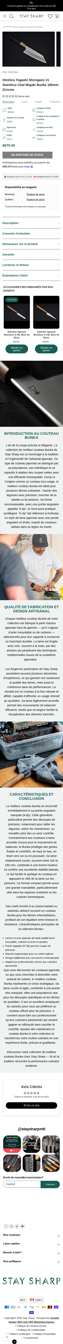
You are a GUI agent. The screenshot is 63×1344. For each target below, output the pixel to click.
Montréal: (10, 194)
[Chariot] (57, 16)
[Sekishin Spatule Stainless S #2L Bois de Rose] (17, 312)
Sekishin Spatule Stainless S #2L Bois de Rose (17, 334)
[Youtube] (22, 1226)
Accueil (6, 27)
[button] (5, 16)
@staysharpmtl (31, 1129)
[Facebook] (6, 1226)
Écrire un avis (31, 1105)
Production (55, 101)
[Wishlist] (50, 16)
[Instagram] (11, 1226)
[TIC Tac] (17, 1226)
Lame (25, 101)
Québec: (9, 199)
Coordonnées (31, 1337)
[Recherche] (11, 16)
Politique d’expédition (45, 1334)
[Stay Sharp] (31, 16)
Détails (38, 101)
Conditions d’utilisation (19, 1334)
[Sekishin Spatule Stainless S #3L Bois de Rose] (46, 312)
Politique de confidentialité (31, 1330)
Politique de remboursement (31, 1325)
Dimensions (8, 101)
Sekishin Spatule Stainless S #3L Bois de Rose (46, 334)
